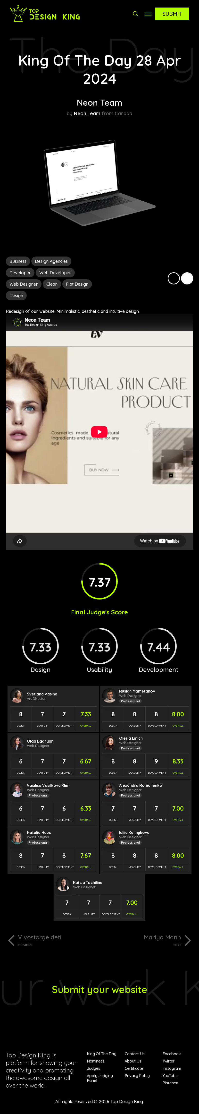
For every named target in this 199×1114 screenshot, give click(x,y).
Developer (20, 272)
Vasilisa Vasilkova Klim (48, 785)
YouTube (170, 1075)
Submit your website (99, 989)
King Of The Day (101, 1053)
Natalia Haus (39, 832)
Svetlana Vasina (42, 694)
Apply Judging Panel (100, 1078)
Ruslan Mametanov (137, 691)
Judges (93, 1068)
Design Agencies (51, 261)
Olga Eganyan (40, 741)
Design (16, 295)
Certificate (134, 1068)
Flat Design (77, 284)
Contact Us (135, 1053)
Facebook (172, 1053)
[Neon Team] (99, 238)
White (187, 278)
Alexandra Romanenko (140, 785)
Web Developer (55, 272)
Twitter (168, 1061)
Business (17, 261)
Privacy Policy (137, 1075)
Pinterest (171, 1082)
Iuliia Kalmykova (134, 832)
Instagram (172, 1068)
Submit (172, 13)
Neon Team (99, 102)
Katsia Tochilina (87, 882)
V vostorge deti (39, 940)
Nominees (96, 1061)
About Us (133, 1061)
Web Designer (23, 284)
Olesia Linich (131, 738)
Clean (52, 284)
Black (174, 278)
